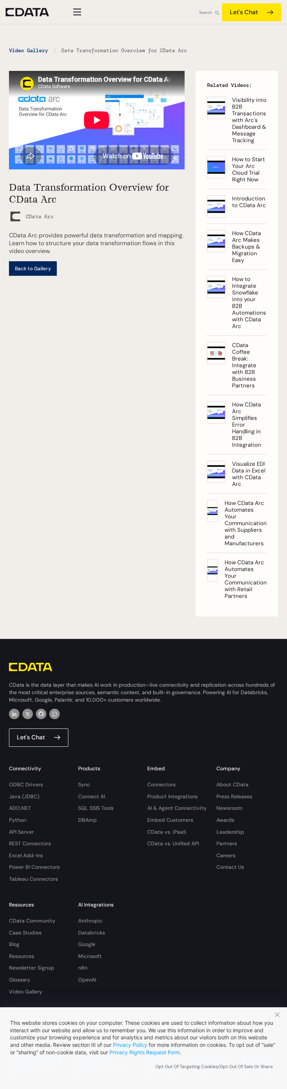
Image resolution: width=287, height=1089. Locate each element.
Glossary (19, 979)
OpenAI (87, 979)
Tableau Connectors (33, 879)
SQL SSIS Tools (96, 808)
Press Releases (234, 796)
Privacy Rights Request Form (144, 1052)
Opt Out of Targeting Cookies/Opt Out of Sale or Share (214, 1067)
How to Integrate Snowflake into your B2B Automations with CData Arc (249, 302)
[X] (27, 714)
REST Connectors (30, 843)
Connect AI (91, 796)
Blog (14, 944)
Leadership (230, 832)
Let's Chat (244, 12)
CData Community (32, 920)
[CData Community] (54, 714)
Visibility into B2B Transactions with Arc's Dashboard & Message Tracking (249, 120)
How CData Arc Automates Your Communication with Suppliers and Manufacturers (246, 523)
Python (17, 820)
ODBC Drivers (26, 784)
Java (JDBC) (24, 796)
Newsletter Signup (31, 967)
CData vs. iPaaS (166, 832)
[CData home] (33, 12)
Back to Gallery (33, 268)
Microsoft (90, 956)
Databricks (91, 932)
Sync (84, 784)
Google (86, 944)
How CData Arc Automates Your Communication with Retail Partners (246, 579)
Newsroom (229, 808)
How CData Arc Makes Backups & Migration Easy (246, 247)
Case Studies (25, 932)
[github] (41, 714)
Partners (226, 843)
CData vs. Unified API (173, 843)
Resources (21, 956)
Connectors (161, 784)
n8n (82, 967)
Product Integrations (172, 796)
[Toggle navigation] (76, 12)
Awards (225, 820)
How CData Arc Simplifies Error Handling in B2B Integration (246, 425)
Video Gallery (28, 50)
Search (205, 12)
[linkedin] (14, 714)
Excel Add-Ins (26, 855)
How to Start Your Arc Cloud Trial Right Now (248, 169)
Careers (225, 855)
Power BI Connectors (34, 867)
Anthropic (90, 920)
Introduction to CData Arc (249, 202)
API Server (21, 832)
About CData (232, 784)
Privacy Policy (130, 1045)
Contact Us (230, 867)
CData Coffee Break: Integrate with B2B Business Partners (244, 365)
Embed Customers (170, 820)
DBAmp (87, 820)
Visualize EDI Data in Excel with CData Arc (248, 474)
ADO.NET (20, 808)
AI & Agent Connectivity (177, 808)
